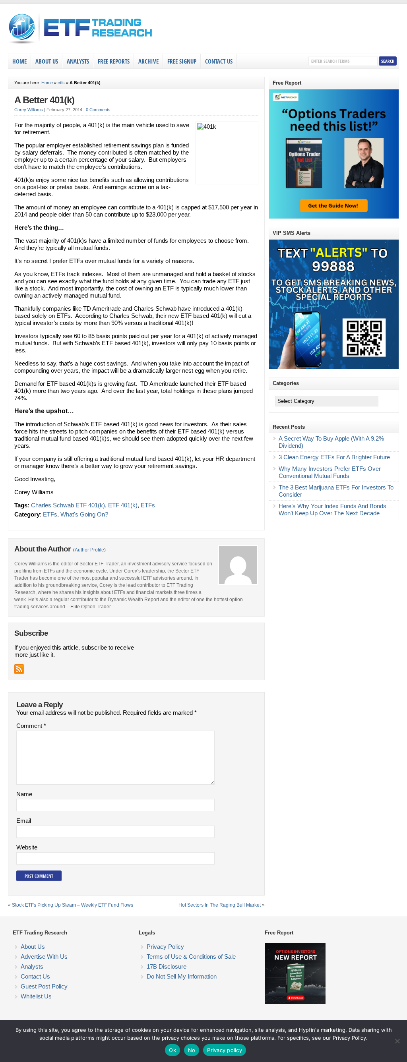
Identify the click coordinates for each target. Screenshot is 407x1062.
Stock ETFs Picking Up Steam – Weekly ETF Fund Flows (72, 905)
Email (23, 820)
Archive (148, 61)
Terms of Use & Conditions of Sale (191, 956)
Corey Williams (28, 109)
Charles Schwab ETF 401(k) (68, 505)
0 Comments (98, 109)
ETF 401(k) (123, 505)
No (192, 1050)
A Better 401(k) (44, 100)
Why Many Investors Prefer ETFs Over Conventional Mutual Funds (330, 472)
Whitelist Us (36, 996)
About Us (46, 61)
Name (24, 794)
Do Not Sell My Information (182, 976)
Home (19, 61)
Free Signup (181, 61)
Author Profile (89, 550)
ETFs (148, 505)
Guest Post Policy (44, 986)
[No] (397, 1041)
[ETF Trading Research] (81, 44)
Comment (31, 725)
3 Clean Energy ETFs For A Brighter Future (334, 457)
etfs (61, 82)
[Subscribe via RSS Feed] (19, 669)
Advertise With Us (44, 956)
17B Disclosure (166, 966)
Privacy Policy (165, 946)
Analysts (78, 61)
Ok (172, 1050)
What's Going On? (84, 514)
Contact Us (219, 61)
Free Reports (114, 61)
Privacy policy (224, 1050)
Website (26, 847)
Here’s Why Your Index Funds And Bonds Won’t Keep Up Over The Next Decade (332, 509)
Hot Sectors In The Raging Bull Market (219, 905)
